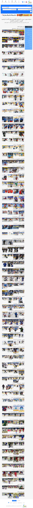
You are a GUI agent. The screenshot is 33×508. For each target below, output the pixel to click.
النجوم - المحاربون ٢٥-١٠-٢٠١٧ (18, 448)
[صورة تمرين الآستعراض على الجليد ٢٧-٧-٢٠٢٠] (21, 416)
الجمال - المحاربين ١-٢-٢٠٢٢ (18, 347)
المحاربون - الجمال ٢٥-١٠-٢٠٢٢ (18, 137)
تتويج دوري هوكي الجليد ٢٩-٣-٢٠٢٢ (17, 245)
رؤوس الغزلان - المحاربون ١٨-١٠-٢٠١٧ (16, 455)
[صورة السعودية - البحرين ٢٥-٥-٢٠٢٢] (21, 221)
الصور (19, 2)
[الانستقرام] (8, 502)
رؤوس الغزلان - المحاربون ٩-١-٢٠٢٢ (17, 390)
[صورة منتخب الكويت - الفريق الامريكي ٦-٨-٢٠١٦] (16, 488)
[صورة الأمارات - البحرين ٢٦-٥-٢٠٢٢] (10, 207)
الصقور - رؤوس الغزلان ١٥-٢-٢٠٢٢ (17, 325)
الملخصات (12, 2)
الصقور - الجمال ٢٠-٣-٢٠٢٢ (19, 303)
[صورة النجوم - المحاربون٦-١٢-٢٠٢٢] (10, 98)
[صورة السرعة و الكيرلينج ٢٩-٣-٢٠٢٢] (21, 242)
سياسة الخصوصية (15, 502)
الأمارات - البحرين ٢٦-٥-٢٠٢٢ (18, 202)
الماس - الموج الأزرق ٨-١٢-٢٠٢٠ (18, 397)
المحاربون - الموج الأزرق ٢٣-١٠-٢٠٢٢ (17, 151)
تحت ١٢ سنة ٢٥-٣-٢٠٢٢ (19, 289)
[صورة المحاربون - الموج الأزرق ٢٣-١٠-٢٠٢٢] (21, 156)
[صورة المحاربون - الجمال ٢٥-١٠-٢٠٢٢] (21, 141)
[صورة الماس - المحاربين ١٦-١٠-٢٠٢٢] (21, 170)
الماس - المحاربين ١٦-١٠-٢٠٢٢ (18, 166)
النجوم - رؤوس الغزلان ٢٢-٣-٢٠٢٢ (17, 296)
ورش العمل (5, 2)
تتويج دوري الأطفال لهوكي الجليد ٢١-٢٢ (16, 260)
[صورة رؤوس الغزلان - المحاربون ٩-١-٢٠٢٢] (21, 395)
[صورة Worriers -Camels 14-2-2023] (16, 84)
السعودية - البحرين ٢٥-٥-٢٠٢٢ (18, 216)
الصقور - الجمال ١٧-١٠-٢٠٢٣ (18, 43)
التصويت (9, 2)
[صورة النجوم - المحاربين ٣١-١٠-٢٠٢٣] (21, 40)
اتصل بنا (2, 2)
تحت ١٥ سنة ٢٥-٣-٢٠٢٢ (19, 281)
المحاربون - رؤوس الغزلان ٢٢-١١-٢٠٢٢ (16, 130)
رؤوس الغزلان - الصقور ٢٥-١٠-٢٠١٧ (17, 441)
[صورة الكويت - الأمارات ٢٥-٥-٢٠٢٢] (16, 214)
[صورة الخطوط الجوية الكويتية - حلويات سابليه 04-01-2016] (21, 496)
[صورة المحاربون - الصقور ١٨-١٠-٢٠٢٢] (21, 163)
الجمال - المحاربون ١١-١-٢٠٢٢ (18, 383)
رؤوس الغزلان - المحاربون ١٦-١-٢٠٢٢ (16, 376)
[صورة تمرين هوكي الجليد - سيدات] (10, 409)
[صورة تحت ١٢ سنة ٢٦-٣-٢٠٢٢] (5, 272)
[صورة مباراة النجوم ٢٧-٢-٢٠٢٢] (16, 193)
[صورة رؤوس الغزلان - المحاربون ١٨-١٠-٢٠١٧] (21, 461)
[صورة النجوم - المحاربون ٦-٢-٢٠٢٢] (21, 343)
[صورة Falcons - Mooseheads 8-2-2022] (21, 337)
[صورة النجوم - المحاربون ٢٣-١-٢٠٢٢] (21, 365)
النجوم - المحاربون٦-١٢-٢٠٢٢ (18, 93)
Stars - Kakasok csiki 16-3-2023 (17, 72)
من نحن (24, 502)
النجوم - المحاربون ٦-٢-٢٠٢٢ (18, 339)
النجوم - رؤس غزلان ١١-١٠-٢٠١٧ (17, 477)
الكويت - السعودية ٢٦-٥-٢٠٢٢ (18, 195)
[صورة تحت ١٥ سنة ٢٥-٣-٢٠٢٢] (21, 285)
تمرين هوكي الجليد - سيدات (18, 404)
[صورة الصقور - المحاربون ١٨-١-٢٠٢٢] (16, 373)
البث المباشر (15, 2)
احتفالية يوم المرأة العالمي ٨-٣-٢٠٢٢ (17, 310)
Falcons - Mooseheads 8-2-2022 (17, 332)
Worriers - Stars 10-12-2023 (18, 28)
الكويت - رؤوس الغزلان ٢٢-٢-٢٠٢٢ (17, 318)
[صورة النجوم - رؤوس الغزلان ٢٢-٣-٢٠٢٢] (16, 300)
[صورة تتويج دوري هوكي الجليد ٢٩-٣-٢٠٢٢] (21, 249)
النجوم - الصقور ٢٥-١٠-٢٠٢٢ (18, 144)
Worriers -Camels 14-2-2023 (18, 79)
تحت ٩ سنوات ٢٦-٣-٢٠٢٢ (19, 274)
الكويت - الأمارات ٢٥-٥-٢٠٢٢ (18, 209)
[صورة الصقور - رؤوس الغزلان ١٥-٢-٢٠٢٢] (5, 330)
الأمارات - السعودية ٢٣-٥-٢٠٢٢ (18, 231)
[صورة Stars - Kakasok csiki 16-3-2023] (21, 76)
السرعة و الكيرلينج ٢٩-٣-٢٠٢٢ (18, 238)
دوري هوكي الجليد (20, 26)
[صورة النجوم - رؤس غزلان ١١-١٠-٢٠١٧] (21, 481)
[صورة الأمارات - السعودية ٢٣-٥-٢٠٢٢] (21, 235)
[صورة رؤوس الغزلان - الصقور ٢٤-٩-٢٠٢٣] (21, 69)
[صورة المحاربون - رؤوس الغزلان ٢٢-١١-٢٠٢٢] (16, 134)
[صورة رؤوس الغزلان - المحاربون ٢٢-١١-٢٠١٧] (21, 424)
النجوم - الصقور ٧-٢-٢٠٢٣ (19, 86)
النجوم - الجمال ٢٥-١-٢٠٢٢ (18, 354)
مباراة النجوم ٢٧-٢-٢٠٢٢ (19, 187)
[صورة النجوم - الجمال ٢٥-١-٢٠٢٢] (21, 359)
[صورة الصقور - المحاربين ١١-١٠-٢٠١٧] (21, 474)
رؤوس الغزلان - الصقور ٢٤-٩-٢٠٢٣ (17, 64)
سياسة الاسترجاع (20, 502)
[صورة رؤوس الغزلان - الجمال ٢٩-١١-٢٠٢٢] (21, 112)
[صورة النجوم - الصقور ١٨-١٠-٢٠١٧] (21, 467)
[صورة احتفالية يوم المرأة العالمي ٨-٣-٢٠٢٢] (21, 315)
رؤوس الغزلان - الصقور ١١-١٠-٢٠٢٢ (17, 180)
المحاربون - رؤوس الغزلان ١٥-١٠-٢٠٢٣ (16, 50)
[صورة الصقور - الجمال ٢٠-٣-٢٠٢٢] (21, 308)
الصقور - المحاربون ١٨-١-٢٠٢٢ (18, 368)
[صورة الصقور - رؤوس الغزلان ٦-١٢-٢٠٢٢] (16, 105)
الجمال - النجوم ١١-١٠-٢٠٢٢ (18, 173)
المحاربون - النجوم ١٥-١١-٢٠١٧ (18, 426)
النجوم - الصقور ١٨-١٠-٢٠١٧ (18, 462)
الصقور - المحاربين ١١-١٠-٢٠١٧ (18, 470)
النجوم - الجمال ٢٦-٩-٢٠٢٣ (19, 57)
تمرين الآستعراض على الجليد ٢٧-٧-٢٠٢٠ (16, 412)
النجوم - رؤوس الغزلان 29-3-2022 (17, 253)
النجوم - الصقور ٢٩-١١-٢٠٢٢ (18, 115)
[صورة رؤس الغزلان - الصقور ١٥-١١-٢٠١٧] (16, 438)
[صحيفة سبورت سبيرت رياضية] (25, 507)
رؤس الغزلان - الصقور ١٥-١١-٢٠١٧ (17, 433)
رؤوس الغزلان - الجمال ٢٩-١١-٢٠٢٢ (17, 108)
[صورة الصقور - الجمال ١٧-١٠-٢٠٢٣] (21, 47)
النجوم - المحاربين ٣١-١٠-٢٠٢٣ (18, 35)
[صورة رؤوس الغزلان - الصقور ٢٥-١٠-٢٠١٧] (21, 445)
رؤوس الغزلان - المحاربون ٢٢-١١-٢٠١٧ (16, 419)
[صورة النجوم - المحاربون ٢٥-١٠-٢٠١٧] (21, 453)
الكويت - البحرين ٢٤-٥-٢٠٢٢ (18, 224)
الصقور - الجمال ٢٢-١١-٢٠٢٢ (18, 122)
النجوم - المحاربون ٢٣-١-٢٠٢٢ (18, 361)
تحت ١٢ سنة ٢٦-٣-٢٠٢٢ (19, 267)
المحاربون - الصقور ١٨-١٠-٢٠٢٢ (18, 158)
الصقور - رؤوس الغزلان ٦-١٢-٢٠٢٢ (17, 101)
